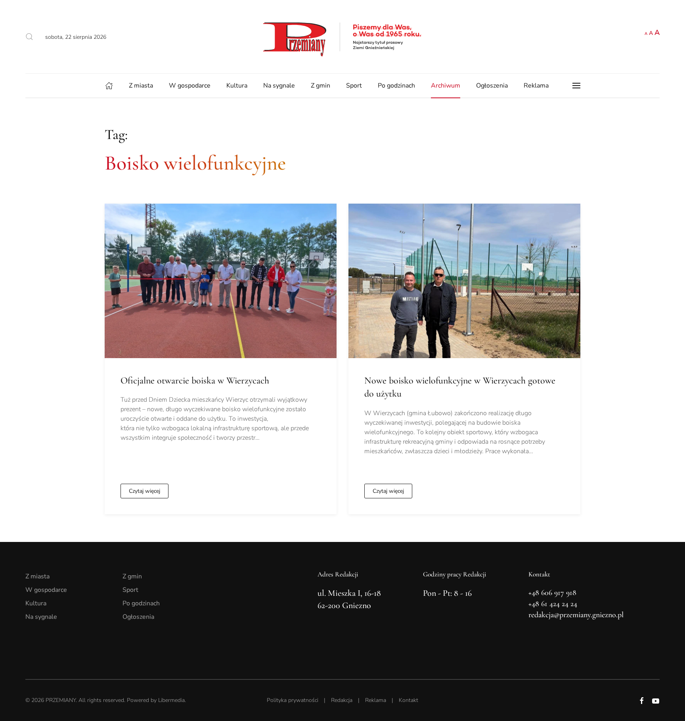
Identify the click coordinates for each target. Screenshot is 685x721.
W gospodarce (189, 85)
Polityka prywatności (292, 700)
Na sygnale (279, 85)
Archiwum (445, 85)
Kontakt (408, 700)
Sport (354, 85)
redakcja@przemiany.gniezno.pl (576, 615)
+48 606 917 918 (552, 592)
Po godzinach (396, 85)
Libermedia (171, 700)
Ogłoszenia (492, 85)
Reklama (536, 85)
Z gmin (320, 85)
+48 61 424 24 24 (552, 603)
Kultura (236, 85)
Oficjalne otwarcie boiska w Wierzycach (195, 380)
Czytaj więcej (144, 491)
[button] (29, 37)
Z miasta (141, 85)
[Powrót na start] (342, 36)
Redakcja (341, 700)
